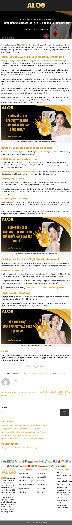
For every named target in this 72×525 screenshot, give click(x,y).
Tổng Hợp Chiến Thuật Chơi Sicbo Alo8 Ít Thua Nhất (18, 435)
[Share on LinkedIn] (44, 366)
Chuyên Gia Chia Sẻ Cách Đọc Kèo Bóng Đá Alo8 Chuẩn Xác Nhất (22, 439)
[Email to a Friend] (37, 366)
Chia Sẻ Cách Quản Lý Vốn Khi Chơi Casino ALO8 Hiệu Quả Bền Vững (23, 432)
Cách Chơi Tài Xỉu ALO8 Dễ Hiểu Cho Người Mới (45, 288)
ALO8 (22, 45)
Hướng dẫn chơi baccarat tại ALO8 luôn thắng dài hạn (18, 172)
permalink (62, 373)
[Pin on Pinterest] (41, 366)
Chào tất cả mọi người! (34, 448)
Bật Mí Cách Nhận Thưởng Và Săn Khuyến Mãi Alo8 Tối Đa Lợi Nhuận (24, 425)
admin (46, 29)
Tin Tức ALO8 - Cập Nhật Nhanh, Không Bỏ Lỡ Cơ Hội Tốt (36, 20)
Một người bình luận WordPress (11, 448)
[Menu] (2, 5)
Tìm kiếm (4, 407)
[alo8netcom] (36, 5)
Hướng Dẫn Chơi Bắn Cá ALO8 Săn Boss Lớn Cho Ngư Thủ (20, 429)
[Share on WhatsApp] (27, 366)
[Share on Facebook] (30, 366)
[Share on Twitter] (34, 366)
